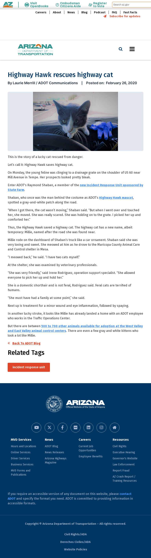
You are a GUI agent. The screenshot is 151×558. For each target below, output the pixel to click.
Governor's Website (125, 458)
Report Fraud (121, 470)
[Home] (27, 50)
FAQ (114, 12)
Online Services (20, 452)
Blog (84, 12)
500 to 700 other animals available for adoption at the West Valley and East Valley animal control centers (75, 328)
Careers (40, 12)
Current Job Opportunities (87, 448)
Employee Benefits (91, 456)
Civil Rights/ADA (75, 534)
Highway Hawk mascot (116, 198)
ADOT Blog (51, 446)
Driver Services (20, 458)
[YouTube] (36, 427)
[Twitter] (49, 427)
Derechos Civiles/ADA (75, 542)
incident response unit (29, 367)
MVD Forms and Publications (20, 472)
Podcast (99, 12)
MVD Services (21, 440)
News (71, 12)
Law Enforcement (123, 464)
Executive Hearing (124, 452)
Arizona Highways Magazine (55, 460)
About (57, 12)
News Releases (54, 452)
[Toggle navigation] (139, 49)
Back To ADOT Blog (26, 343)
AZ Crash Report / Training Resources (125, 478)
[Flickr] (75, 427)
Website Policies (75, 549)
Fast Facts (130, 12)
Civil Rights (119, 446)
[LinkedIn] (88, 427)
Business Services (22, 464)
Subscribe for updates (125, 16)
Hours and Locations (23, 446)
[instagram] (101, 427)
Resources (121, 440)
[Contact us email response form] (115, 427)
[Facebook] (62, 427)
